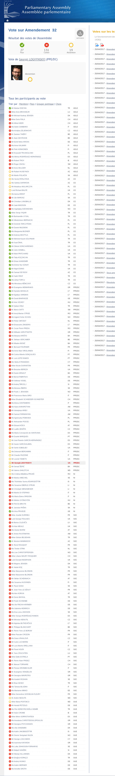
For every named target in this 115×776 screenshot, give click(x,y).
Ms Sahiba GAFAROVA (20, 183)
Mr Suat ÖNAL (17, 243)
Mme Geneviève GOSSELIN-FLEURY (26, 694)
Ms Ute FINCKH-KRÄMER (22, 605)
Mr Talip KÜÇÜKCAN (20, 257)
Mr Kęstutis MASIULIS (20, 291)
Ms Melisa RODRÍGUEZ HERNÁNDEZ (26, 157)
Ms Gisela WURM (18, 530)
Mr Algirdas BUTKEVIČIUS (22, 623)
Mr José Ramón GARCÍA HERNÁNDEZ (27, 440)
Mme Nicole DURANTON (21, 366)
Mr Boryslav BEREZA (20, 369)
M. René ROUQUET (19, 545)
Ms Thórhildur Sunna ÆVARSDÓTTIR (26, 482)
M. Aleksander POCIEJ (20, 422)
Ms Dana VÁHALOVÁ (20, 638)
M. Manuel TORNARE (20, 664)
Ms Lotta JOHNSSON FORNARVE (25, 747)
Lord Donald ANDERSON (21, 560)
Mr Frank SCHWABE (19, 601)
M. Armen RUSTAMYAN (21, 534)
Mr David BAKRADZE (20, 298)
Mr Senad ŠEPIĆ (18, 467)
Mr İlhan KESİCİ (18, 683)
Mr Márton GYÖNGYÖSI (21, 500)
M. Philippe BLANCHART (21, 627)
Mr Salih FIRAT (17, 276)
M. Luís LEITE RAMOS (20, 358)
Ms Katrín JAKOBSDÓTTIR (22, 731)
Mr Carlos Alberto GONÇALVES (24, 354)
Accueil (7, 20)
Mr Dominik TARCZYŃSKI (21, 224)
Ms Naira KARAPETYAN (21, 407)
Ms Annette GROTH (19, 769)
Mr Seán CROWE (18, 713)
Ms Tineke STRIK (18, 549)
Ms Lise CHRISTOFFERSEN (22, 552)
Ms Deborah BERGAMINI (21, 452)
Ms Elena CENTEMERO (21, 403)
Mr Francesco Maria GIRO (21, 396)
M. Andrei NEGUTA (19, 698)
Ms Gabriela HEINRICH (21, 608)
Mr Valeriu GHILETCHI (20, 470)
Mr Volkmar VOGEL (19, 381)
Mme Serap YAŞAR (19, 213)
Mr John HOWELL (18, 250)
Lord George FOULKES (21, 519)
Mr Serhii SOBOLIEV (19, 448)
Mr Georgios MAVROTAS (21, 676)
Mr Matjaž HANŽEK (19, 750)
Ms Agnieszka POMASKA (21, 418)
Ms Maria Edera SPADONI (22, 496)
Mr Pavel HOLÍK (18, 649)
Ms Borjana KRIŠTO (19, 336)
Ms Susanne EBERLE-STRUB (23, 485)
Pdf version (102, 45)
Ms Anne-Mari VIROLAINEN (22, 351)
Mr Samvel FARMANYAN (21, 414)
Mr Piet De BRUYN (19, 504)
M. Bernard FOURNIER (20, 347)
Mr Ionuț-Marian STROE (21, 313)
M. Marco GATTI (18, 310)
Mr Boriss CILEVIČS (19, 523)
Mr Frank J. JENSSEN (20, 392)
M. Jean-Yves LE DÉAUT (21, 590)
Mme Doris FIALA (18, 119)
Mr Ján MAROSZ (18, 198)
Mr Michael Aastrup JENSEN (22, 116)
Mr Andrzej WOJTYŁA (20, 235)
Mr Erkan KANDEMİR (20, 261)
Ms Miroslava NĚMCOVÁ (21, 284)
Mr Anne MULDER (19, 168)
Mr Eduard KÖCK (18, 425)
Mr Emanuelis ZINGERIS (21, 325)
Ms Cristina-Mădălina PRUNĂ (23, 474)
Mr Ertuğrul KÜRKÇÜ (20, 758)
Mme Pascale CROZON (21, 635)
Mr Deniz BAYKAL (18, 597)
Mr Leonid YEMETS (19, 459)
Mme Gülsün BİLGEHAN (21, 537)
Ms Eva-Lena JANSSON (21, 612)
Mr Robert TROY (18, 161)
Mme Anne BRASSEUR (21, 112)
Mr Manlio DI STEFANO (20, 493)
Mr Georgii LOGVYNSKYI (21, 463)
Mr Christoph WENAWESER (22, 489)
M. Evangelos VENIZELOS (22, 672)
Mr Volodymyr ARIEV (19, 410)
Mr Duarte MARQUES (20, 437)
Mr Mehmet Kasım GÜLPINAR (23, 239)
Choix (58, 104)
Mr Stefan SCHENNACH (21, 579)
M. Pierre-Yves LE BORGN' (22, 631)
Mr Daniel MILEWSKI (20, 228)
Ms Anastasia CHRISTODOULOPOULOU (27, 720)
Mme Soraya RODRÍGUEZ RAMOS (25, 616)
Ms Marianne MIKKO (19, 691)
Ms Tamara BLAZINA (19, 687)
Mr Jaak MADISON (19, 205)
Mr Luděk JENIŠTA (19, 429)
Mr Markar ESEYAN (19, 108)
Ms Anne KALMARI (19, 145)
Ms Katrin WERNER (19, 765)
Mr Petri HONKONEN (20, 149)
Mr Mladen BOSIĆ (18, 343)
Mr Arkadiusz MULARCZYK (22, 187)
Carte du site (8, 1)
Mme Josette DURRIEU (21, 515)
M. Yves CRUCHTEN (20, 653)
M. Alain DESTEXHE (19, 138)
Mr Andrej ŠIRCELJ (19, 384)
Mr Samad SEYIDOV (19, 272)
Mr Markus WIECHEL (20, 478)
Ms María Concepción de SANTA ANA (26, 433)
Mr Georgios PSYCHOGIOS (22, 724)
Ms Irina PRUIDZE (19, 511)
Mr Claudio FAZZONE (20, 455)
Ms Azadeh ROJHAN (19, 679)
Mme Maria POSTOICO (20, 702)
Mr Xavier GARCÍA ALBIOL (22, 444)
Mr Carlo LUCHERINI (20, 642)
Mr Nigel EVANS (18, 269)
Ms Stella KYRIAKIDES (20, 362)
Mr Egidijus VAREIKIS (20, 295)
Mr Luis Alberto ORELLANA (22, 646)
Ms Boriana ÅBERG (19, 388)
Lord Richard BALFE (19, 190)
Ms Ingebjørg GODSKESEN (22, 209)
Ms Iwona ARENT (18, 194)
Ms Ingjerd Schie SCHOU (21, 317)
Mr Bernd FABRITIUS (20, 377)
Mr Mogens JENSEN (19, 564)
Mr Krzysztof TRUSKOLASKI (22, 153)
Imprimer (80, 38)
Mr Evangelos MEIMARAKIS (22, 287)
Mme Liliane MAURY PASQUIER (24, 556)
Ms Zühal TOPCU (18, 280)
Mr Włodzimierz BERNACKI (22, 220)
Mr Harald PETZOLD (19, 705)
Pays (32, 104)
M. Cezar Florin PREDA (21, 328)
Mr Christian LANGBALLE (21, 201)
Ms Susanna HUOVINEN (21, 582)
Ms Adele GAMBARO (20, 127)
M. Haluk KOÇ (17, 567)
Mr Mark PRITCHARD (20, 254)
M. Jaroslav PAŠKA (19, 508)
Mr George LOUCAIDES (21, 739)
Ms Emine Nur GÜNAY (20, 265)
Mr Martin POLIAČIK (19, 175)
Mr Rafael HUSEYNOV (20, 172)
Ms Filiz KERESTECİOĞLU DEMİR (25, 709)
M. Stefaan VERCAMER (21, 340)
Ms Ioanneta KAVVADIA (21, 743)
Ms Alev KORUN (18, 593)
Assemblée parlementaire (38, 10)
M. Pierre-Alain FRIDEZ (20, 661)
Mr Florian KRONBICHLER (22, 668)
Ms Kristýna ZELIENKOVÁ (21, 131)
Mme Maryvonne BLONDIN (22, 571)
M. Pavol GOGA (18, 586)
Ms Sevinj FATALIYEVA (20, 179)
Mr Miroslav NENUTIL (20, 620)
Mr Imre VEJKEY (18, 302)
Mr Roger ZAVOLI (18, 164)
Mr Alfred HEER (18, 123)
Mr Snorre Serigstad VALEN (22, 735)
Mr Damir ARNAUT (19, 373)
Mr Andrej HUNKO (19, 761)
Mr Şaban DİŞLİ (18, 306)
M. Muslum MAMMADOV (21, 541)
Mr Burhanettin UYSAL (20, 216)
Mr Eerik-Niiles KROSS (20, 142)
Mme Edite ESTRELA (20, 657)
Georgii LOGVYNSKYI (32, 59)
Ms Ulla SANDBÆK (19, 728)
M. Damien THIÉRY (19, 134)
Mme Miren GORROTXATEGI (23, 717)
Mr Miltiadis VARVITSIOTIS (22, 332)
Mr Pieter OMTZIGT (19, 321)
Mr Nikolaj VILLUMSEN (20, 754)
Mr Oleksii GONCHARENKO (22, 246)
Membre (23, 104)
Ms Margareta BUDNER (21, 231)
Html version (97, 45)
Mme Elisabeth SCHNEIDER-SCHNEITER (28, 399)
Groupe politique (45, 104)
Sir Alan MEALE (18, 526)
